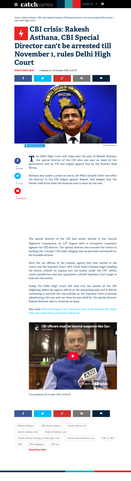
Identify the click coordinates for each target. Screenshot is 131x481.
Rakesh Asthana (26, 425)
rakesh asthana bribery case (80, 438)
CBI (20, 444)
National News (29, 17)
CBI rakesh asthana (50, 425)
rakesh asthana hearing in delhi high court (39, 438)
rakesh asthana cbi (77, 425)
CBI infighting (36, 444)
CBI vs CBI (107, 438)
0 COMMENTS (19, 197)
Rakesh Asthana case (56, 432)
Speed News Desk (24, 70)
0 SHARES (19, 167)
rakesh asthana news (28, 432)
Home (17, 17)
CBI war (55, 444)
